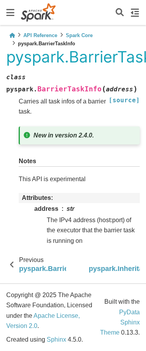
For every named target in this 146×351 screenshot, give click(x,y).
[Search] (119, 12)
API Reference (40, 35)
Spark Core (79, 35)
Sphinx (56, 339)
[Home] (12, 35)
